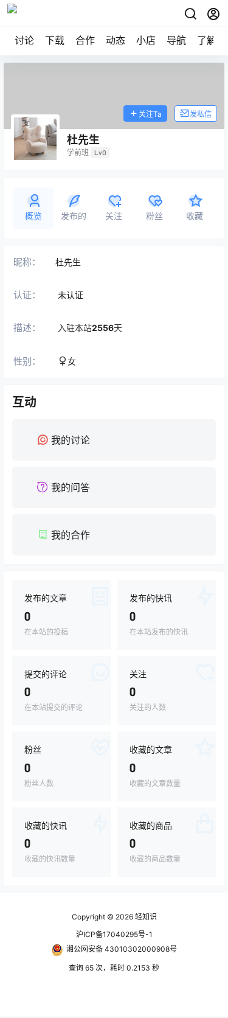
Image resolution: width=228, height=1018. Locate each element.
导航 (176, 40)
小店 (146, 40)
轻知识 (145, 916)
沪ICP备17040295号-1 (114, 934)
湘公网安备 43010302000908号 (121, 949)
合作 (85, 40)
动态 (115, 40)
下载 (54, 40)
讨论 (24, 40)
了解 (206, 40)
